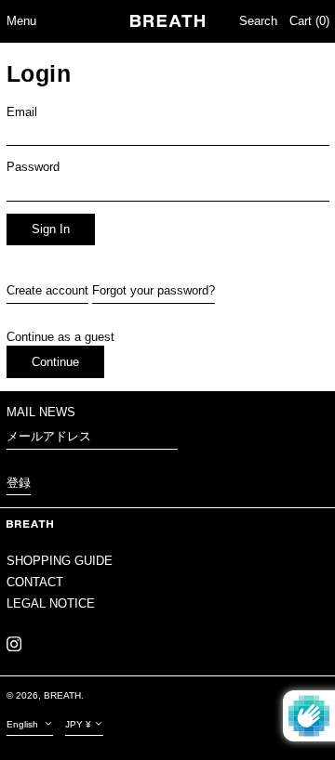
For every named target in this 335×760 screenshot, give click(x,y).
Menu (21, 21)
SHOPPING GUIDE (60, 561)
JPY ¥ (78, 724)
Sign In (51, 229)
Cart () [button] (309, 21)
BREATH (62, 695)
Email (22, 112)
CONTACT (35, 582)
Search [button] (258, 21)
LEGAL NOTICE (51, 603)
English (24, 724)
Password (33, 167)
